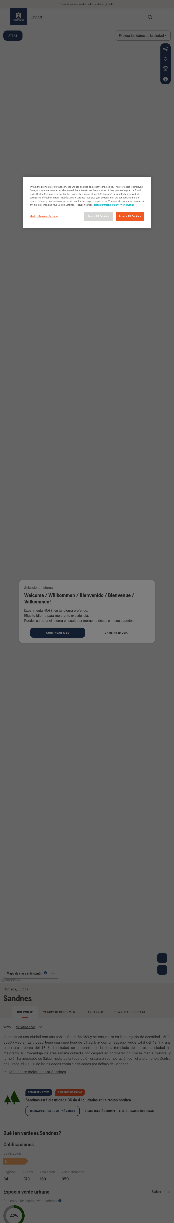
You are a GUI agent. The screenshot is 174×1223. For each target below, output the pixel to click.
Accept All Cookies (130, 216)
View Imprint (127, 205)
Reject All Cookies (98, 216)
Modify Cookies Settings (44, 216)
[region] (87, 202)
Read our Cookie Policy (106, 205)
